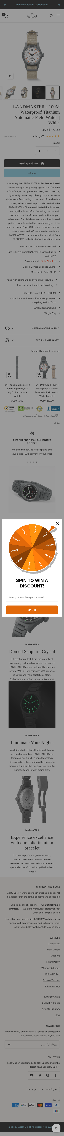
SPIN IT (32, 609)
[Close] (57, 523)
